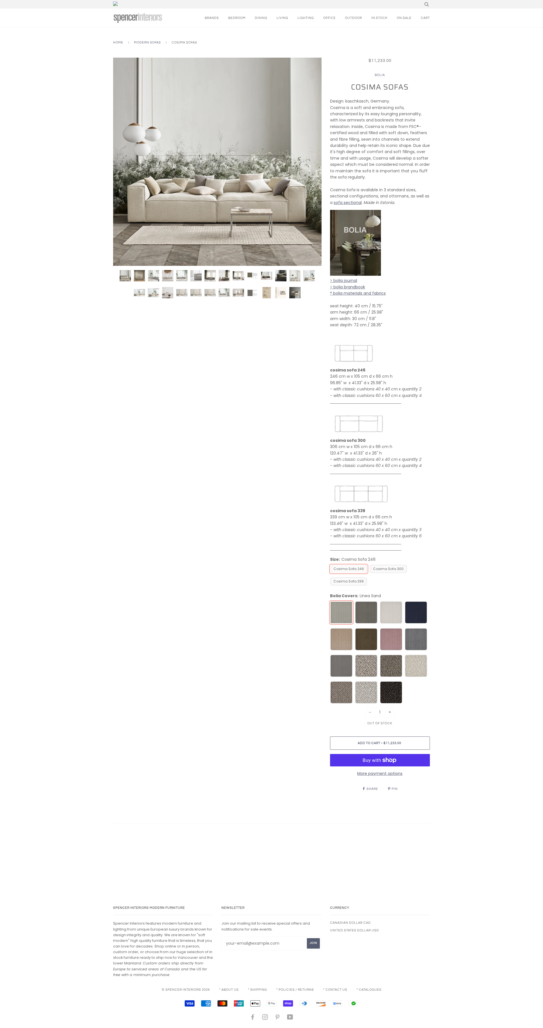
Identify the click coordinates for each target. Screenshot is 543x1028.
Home (118, 42)
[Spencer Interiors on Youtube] (290, 1018)
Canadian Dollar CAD (350, 922)
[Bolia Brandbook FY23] (355, 274)
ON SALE (404, 17)
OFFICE (329, 17)
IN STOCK (379, 17)
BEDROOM (236, 17)
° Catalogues (369, 989)
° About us (229, 989)
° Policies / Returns (295, 989)
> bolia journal (343, 280)
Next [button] (311, 162)
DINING (261, 17)
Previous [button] (122, 162)
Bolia (380, 75)
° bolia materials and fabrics (358, 293)
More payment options (379, 773)
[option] (217, 162)
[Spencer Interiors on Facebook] (253, 1018)
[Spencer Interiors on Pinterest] (278, 1018)
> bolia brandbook (347, 287)
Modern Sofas (147, 42)
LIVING (282, 17)
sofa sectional (348, 202)
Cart (425, 17)
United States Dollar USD (354, 930)
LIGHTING (306, 17)
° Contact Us (335, 989)
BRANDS (212, 17)
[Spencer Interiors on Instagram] (265, 1018)
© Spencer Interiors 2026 (186, 989)
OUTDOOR (353, 17)
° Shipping (257, 989)
